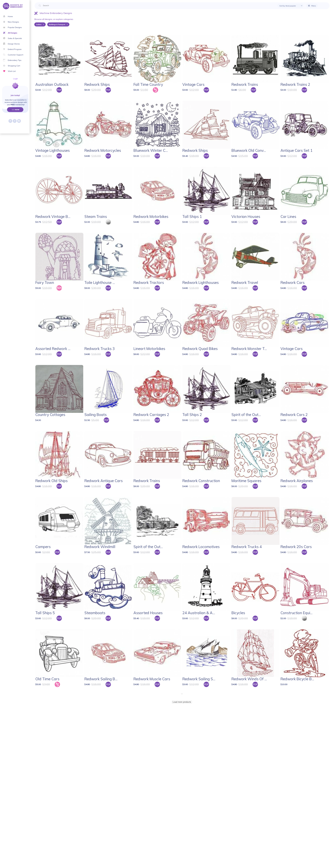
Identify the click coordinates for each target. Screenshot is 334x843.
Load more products (182, 702)
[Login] (6, 89)
